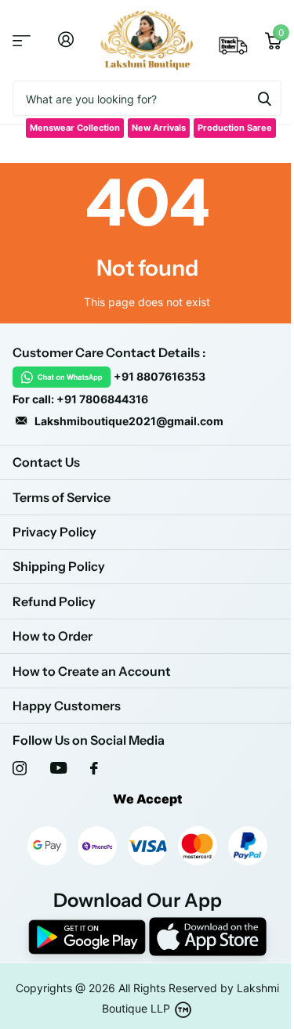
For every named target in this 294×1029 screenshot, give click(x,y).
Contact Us (46, 462)
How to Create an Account (92, 671)
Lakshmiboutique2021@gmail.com (128, 421)
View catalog (22, 40)
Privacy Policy (54, 532)
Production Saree (235, 127)
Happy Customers (67, 705)
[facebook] (94, 768)
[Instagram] (20, 768)
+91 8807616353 (159, 376)
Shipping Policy (59, 566)
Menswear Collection (75, 127)
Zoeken (264, 98)
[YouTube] (58, 768)
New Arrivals (159, 127)
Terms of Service (62, 497)
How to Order (53, 636)
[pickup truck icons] (234, 50)
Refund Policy (54, 601)
